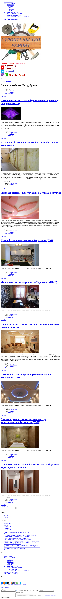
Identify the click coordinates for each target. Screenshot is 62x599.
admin (12, 92)
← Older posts (4, 506)
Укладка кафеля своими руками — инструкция (17, 538)
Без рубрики (13, 90)
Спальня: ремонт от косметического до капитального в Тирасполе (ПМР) (23, 421)
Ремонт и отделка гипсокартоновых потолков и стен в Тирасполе (22, 547)
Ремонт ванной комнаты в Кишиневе (14, 549)
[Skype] (20, 583)
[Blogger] (11, 583)
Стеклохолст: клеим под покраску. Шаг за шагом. (17, 539)
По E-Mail (35, 590)
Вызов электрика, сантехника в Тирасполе (15, 533)
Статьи (6, 517)
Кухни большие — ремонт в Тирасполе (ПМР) (27, 240)
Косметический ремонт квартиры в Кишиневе (16, 536)
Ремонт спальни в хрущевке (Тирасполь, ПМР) (17, 532)
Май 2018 (6, 525)
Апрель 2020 (7, 523)
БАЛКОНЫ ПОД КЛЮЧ (11, 12)
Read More (3, 96)
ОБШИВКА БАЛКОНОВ (14, 15)
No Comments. (9, 93)
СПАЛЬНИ (10, 8)
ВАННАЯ (10, 6)
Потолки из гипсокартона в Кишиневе (14, 548)
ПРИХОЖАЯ (11, 9)
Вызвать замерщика (6, 81)
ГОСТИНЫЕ (10, 5)
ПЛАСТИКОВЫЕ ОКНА (11, 19)
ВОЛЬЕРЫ (10, 10)
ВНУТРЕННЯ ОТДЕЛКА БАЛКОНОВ (18, 16)
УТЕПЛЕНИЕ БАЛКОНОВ (15, 13)
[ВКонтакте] (2, 583)
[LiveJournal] (13, 583)
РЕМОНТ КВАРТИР (10, 3)
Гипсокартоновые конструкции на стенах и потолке (31, 192)
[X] (8, 583)
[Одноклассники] (4, 583)
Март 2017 (7, 528)
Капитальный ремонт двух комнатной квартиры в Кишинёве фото (22, 541)
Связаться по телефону (24, 590)
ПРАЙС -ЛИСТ (8, 2)
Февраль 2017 (7, 529)
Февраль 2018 (7, 526)
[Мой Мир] (6, 583)
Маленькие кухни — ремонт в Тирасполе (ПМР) (29, 282)
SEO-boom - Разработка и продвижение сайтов (13, 584)
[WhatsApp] (17, 583)
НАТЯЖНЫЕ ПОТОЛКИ (11, 18)
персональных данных (50, 595)
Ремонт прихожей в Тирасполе (12, 544)
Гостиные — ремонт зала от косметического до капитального (21, 545)
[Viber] (15, 583)
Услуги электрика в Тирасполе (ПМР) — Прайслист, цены (20, 535)
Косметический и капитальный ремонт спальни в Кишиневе (20, 542)
